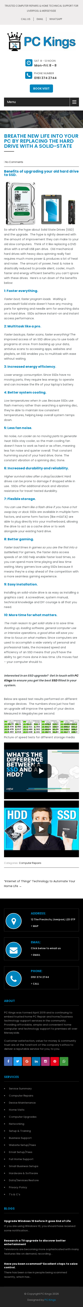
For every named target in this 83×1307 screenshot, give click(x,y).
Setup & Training (20, 1131)
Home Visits (16, 1110)
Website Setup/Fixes (22, 1145)
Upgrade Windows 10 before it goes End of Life (37, 1221)
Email (40, 19)
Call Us (25, 19)
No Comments (14, 162)
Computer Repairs (30, 863)
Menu (11, 102)
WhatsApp (55, 19)
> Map (34, 926)
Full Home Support (21, 1159)
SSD (54, 680)
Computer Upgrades (22, 1117)
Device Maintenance (22, 1103)
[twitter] (17, 1061)
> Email (35, 955)
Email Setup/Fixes (20, 1152)
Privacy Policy (18, 1187)
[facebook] (8, 1061)
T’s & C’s (14, 1194)
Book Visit (41, 88)
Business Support (20, 1138)
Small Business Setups (23, 1166)
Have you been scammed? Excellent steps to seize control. (41, 1265)
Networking (16, 1124)
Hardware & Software (23, 1173)
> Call (35, 983)
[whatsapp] (64, 1061)
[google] (27, 1061)
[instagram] (45, 1061)
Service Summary (20, 1088)
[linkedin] (36, 1061)
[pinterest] (54, 1061)
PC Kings (50, 1300)
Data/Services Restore (24, 1180)
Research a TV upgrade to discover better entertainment (35, 1242)
